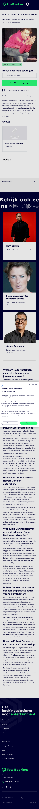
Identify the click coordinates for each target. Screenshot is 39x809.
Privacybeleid (33, 384)
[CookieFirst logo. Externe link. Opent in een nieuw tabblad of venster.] (2, 386)
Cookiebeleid (5, 417)
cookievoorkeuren (6, 413)
